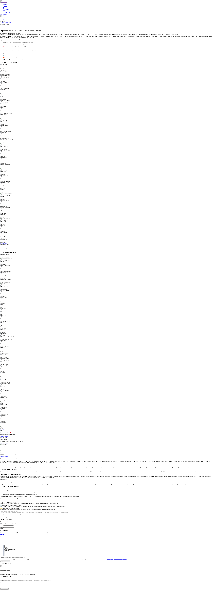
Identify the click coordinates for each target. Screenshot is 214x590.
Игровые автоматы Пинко (8, 540)
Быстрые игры (7, 12)
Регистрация (5, 14)
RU (3, 19)
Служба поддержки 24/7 (6, 22)
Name (1, 524)
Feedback (2, 527)
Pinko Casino (5, 538)
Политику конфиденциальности (120, 559)
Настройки (2, 561)
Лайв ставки (6, 9)
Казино (5, 4)
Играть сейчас (3, 249)
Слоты (5, 7)
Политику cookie (110, 559)
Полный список (3, 243)
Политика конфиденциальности (9, 539)
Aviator (5, 10)
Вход (1, 14)
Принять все (8, 561)
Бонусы (5, 6)
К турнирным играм (4, 436)
